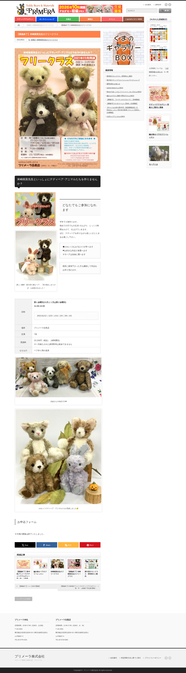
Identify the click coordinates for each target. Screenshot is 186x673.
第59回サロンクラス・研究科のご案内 (119, 76)
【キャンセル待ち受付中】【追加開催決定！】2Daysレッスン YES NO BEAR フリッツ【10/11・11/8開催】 (123, 110)
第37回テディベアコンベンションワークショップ (123, 80)
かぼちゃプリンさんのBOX (116, 116)
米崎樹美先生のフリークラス (47, 40)
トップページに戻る (23, 599)
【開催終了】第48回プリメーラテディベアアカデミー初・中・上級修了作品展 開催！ (78, 587)
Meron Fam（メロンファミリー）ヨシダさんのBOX (124, 92)
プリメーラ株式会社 (30, 656)
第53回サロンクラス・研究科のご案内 (91, 574)
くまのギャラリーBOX (133, 19)
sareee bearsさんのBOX (115, 88)
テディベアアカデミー (25, 19)
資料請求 (158, 4)
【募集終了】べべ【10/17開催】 (29, 586)
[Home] (19, 25)
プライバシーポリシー (153, 658)
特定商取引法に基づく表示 (131, 658)
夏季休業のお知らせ (113, 84)
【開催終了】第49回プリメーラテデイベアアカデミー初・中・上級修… (23, 575)
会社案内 (148, 4)
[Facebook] (166, 658)
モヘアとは (153, 164)
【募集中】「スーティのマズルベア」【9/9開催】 (123, 99)
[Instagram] (169, 658)
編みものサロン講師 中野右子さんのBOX (120, 96)
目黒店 (68, 19)
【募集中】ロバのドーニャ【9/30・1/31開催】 (122, 103)
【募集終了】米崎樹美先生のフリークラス (74, 574)
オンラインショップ (46, 19)
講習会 (90, 19)
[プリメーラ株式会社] (35, 14)
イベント (112, 19)
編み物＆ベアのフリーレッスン (40, 573)
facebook (169, 4)
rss (166, 4)
